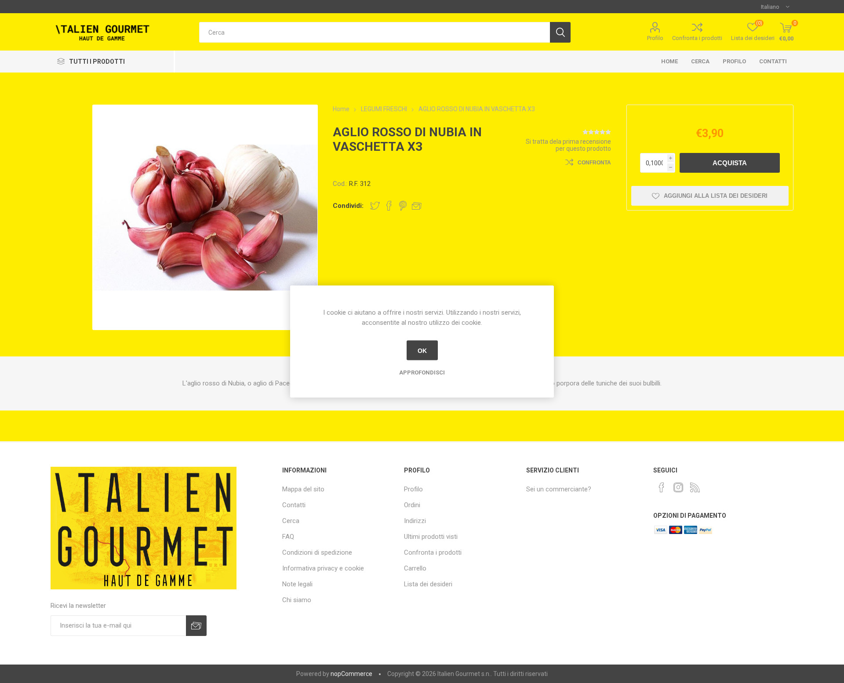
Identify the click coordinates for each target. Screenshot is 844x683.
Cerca (700, 61)
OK (422, 350)
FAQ (288, 537)
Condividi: (348, 206)
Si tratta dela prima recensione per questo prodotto (568, 145)
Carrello (415, 568)
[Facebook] (662, 487)
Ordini (412, 505)
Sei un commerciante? (558, 489)
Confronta (594, 163)
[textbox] (374, 32)
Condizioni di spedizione (317, 552)
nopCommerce (351, 673)
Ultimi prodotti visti (431, 537)
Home (669, 61)
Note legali (297, 584)
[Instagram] (678, 487)
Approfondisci (422, 372)
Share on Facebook (389, 206)
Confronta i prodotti (697, 38)
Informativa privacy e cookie (323, 568)
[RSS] (695, 487)
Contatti (773, 61)
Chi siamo (296, 600)
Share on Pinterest (402, 206)
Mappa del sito (303, 489)
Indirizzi (415, 521)
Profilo (655, 38)
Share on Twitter (375, 206)
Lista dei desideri (428, 584)
